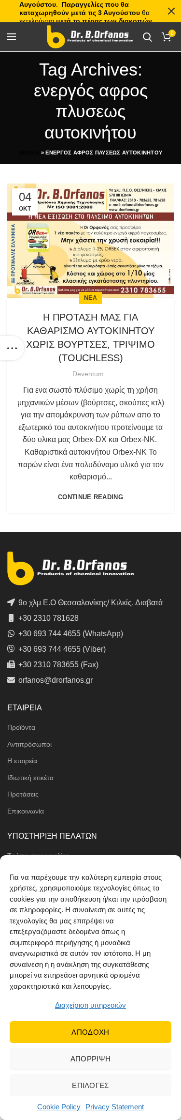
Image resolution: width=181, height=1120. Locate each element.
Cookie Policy (59, 1107)
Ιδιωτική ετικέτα (30, 778)
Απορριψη (90, 1059)
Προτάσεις (23, 794)
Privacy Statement (114, 1107)
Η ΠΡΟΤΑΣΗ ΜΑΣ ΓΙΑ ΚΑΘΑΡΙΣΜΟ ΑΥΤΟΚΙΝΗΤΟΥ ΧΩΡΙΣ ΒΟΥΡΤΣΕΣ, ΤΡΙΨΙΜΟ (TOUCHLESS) (90, 337)
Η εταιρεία (22, 761)
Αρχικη (29, 152)
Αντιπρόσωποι (29, 744)
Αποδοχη (90, 1032)
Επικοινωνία (25, 811)
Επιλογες (90, 1085)
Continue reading (90, 497)
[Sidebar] (12, 348)
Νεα (90, 297)
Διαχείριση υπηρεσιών (90, 1005)
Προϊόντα (21, 727)
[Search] (147, 36)
